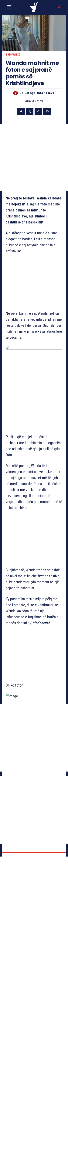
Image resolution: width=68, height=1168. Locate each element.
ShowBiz (13, 54)
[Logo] (34, 7)
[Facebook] (21, 111)
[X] (29, 111)
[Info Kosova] (16, 93)
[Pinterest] (38, 111)
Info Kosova (45, 93)
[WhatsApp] (47, 111)
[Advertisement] (34, 157)
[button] (59, 7)
